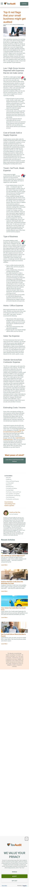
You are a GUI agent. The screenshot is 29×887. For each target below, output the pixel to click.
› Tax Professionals (10, 497)
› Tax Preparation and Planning (13, 495)
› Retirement (8, 484)
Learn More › (4, 565)
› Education (8, 477)
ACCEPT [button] (14, 876)
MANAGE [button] (14, 872)
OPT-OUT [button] (14, 881)
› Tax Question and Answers (12, 499)
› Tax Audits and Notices (11, 488)
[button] (26, 838)
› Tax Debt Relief (9, 490)
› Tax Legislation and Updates (13, 493)
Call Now (24, 3)
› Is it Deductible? (10, 483)
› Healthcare (8, 479)
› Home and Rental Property (12, 481)
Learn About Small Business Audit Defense (14, 460)
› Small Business (9, 486)
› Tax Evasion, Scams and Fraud (13, 492)
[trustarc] (24, 885)
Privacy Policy (4, 885)
